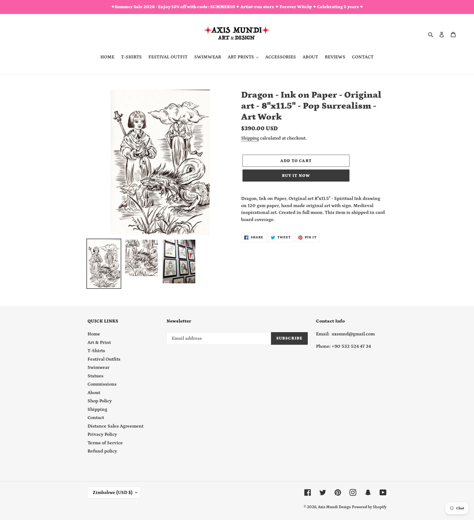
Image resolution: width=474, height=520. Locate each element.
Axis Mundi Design (334, 507)
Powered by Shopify (369, 507)
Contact (96, 417)
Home (94, 334)
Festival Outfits (104, 359)
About (94, 392)
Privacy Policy (102, 434)
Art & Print (99, 342)
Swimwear (98, 367)
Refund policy (102, 451)
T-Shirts (96, 351)
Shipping (250, 138)
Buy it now (296, 175)
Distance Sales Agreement (115, 426)
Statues (95, 376)
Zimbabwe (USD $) (112, 492)
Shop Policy (100, 401)
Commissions (102, 384)
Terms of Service (105, 443)
